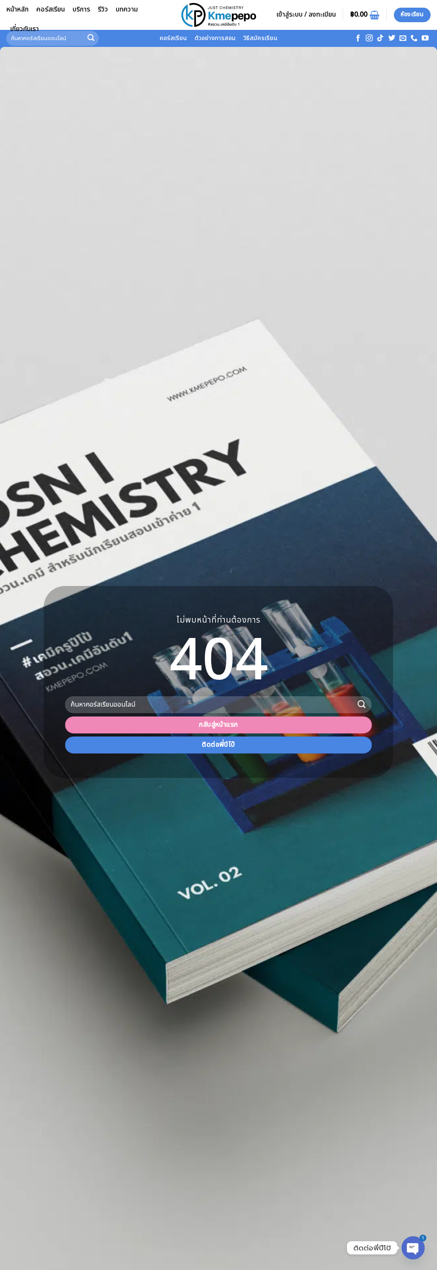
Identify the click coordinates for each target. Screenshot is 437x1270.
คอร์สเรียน (50, 9)
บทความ (127, 9)
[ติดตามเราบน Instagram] (369, 38)
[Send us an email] (402, 38)
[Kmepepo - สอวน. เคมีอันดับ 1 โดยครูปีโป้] (218, 15)
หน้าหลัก (17, 9)
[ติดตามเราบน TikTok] (380, 38)
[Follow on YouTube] (425, 38)
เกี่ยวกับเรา (24, 29)
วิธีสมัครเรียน (260, 38)
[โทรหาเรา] (414, 38)
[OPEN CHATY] (413, 1247)
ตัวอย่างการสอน (215, 38)
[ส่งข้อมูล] (361, 704)
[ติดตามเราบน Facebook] (358, 38)
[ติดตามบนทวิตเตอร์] (391, 38)
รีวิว (103, 9)
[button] (306, 15)
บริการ (81, 9)
